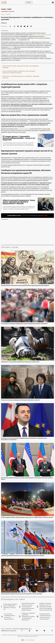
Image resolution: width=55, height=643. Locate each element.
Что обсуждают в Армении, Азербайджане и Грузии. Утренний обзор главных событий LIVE (24, 323)
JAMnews (4, 23)
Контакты (8, 628)
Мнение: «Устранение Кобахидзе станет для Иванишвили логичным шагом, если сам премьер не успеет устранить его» (46, 607)
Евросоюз (11, 47)
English (9, 9)
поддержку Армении (24, 129)
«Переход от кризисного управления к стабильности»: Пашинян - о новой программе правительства (28, 617)
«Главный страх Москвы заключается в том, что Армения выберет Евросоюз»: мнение (22, 555)
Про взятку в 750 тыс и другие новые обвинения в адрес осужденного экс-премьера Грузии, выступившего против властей (24, 439)
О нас (2, 628)
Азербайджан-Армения (7, 11)
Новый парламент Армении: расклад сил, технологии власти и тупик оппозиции (21, 594)
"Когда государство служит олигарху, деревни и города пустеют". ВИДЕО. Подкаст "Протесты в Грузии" (27, 517)
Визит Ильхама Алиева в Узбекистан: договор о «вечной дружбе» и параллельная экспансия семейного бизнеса (27, 478)
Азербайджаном (44, 35)
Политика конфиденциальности (22, 628)
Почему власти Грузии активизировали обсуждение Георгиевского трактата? (20, 400)
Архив (3, 14)
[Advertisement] (27, 232)
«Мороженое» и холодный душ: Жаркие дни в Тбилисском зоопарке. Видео (20, 362)
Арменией (36, 35)
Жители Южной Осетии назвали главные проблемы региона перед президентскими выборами (25, 285)
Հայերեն (3, 9)
